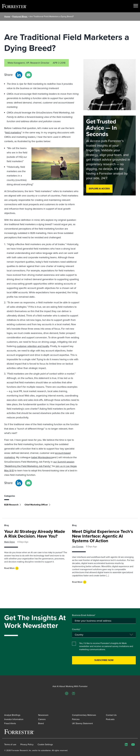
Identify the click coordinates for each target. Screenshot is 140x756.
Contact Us (111, 715)
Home (7, 16)
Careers (42, 719)
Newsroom (43, 715)
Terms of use (10, 744)
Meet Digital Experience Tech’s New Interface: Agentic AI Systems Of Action (102, 536)
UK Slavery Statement (82, 723)
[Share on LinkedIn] (18, 74)
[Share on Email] (28, 74)
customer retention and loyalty (33, 346)
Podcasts (110, 719)
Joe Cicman (77, 546)
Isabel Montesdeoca (41, 457)
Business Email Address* (83, 615)
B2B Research (11, 504)
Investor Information (13, 719)
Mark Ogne (9, 541)
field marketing (13, 132)
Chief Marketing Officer (36, 504)
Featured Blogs (20, 16)
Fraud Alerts (10, 723)
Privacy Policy (26, 744)
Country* (76, 629)
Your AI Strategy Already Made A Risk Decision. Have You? (34, 533)
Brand (41, 723)
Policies (75, 719)
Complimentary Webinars (84, 715)
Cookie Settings (45, 744)
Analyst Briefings (12, 715)
